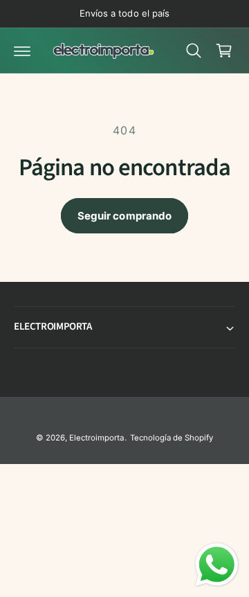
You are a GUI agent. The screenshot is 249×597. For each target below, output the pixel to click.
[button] (22, 50)
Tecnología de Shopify (171, 438)
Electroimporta (96, 438)
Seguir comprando (124, 215)
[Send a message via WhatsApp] (217, 565)
